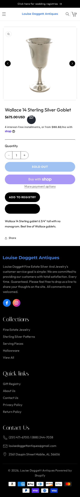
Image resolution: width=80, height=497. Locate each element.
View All (8, 357)
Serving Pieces (13, 343)
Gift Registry (12, 384)
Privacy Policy (12, 405)
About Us (9, 391)
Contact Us (10, 398)
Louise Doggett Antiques (37, 470)
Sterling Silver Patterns (19, 336)
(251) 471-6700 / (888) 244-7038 (31, 437)
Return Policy (12, 412)
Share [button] (12, 238)
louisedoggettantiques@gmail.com (32, 446)
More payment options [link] (40, 186)
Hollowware (11, 350)
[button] (4, 14)
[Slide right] (72, 63)
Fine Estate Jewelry (16, 330)
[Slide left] (8, 63)
